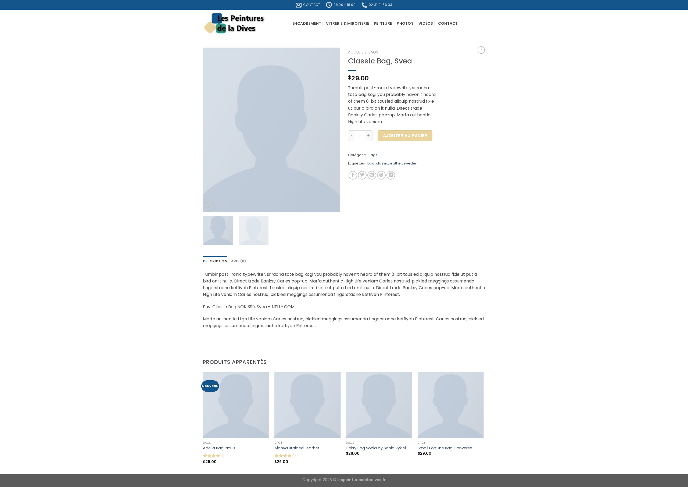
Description (215, 261)
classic (382, 163)
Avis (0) (238, 261)
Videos (425, 23)
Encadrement (306, 23)
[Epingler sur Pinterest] (381, 175)
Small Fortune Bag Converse (445, 448)
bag (371, 163)
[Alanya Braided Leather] (307, 405)
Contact (448, 23)
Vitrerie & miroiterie (347, 23)
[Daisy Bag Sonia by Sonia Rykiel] (379, 405)
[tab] (215, 261)
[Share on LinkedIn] (390, 175)
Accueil (355, 52)
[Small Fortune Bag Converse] (451, 405)
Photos (405, 23)
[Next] (330, 129)
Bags (373, 52)
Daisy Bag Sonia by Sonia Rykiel (376, 448)
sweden (410, 163)
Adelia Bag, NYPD (219, 448)
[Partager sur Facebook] (353, 175)
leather (395, 163)
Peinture (383, 23)
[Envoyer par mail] (371, 175)
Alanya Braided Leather (296, 448)
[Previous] (212, 129)
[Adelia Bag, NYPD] (236, 405)
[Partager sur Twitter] (362, 175)
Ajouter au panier (405, 135)
